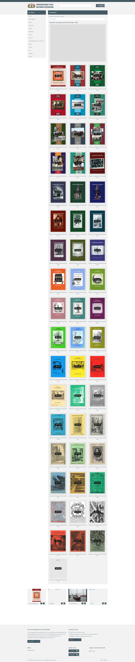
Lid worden (100, 5)
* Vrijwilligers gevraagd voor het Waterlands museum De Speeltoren (83, 634)
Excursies (31, 37)
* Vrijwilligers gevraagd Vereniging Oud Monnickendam (80, 636)
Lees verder (31, 641)
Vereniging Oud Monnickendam (44, 5)
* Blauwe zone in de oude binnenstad (77, 632)
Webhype (105, 660)
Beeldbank (31, 31)
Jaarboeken (31, 25)
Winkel (30, 44)
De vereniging (32, 19)
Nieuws (30, 28)
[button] (44, 603)
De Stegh (31, 53)
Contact (30, 56)
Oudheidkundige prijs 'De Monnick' (36, 41)
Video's (30, 34)
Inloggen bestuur (31, 650)
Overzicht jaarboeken (33, 603)
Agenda (30, 22)
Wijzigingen (72, 654)
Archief (30, 47)
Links (30, 50)
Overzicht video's (73, 603)
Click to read (58, 75)
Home (30, 16)
